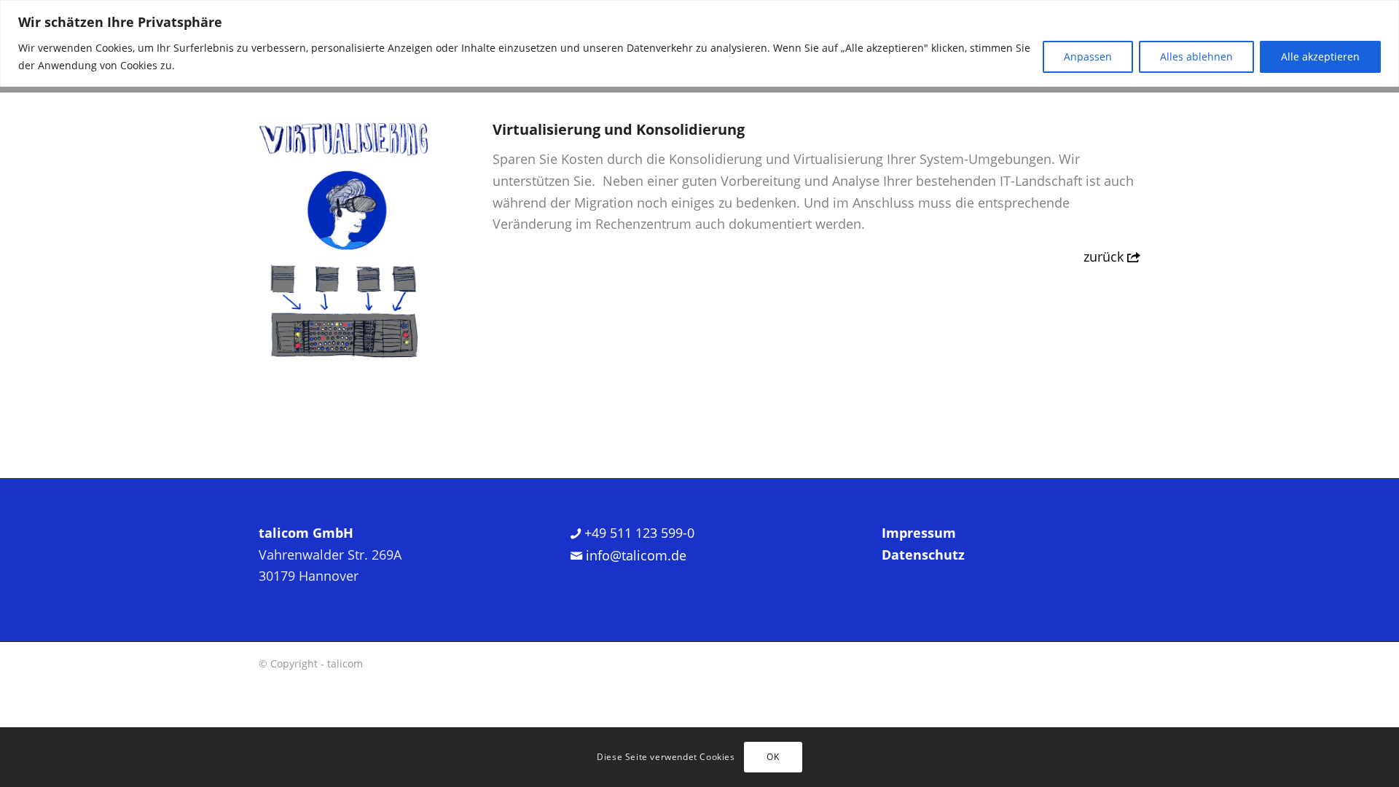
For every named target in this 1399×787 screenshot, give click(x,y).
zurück (1105, 256)
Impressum (919, 532)
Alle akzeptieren (1320, 56)
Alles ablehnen (1196, 56)
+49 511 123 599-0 (637, 532)
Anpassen (1088, 56)
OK (773, 757)
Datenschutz (923, 554)
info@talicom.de (634, 555)
